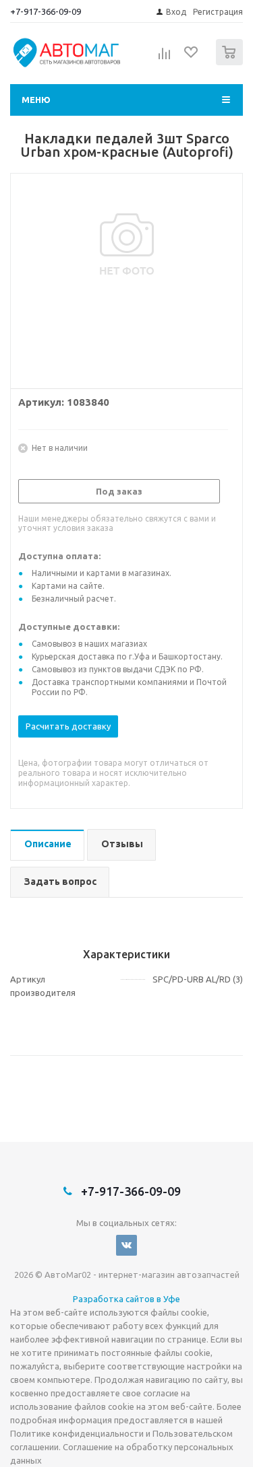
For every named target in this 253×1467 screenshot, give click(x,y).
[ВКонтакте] (126, 1245)
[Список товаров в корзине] (231, 62)
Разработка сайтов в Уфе (126, 1298)
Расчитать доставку (68, 726)
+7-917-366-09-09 (45, 11)
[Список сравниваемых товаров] (164, 58)
